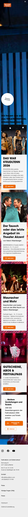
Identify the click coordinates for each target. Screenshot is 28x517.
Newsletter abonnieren (7, 99)
